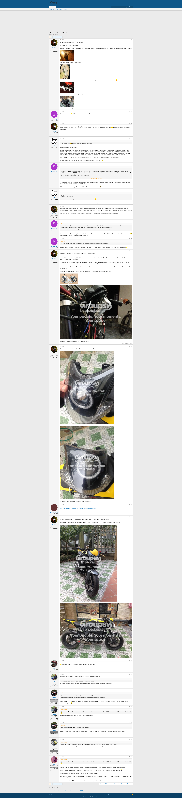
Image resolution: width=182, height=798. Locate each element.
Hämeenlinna (55, 51)
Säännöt (65, 9)
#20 (131, 756)
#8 (131, 220)
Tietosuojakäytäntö (122, 794)
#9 (131, 238)
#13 (131, 517)
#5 (131, 164)
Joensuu (56, 703)
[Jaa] (130, 40)
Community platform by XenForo (91, 796)
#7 (131, 206)
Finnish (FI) (54, 794)
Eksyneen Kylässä (54, 771)
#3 (131, 123)
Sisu (57, 686)
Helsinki (56, 753)
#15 (131, 674)
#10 (131, 250)
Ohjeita (129, 794)
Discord (90, 7)
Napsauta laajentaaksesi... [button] (96, 178)
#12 (131, 504)
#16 (131, 690)
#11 (131, 346)
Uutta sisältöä (60, 7)
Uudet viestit (52, 9)
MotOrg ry (75, 7)
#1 (131, 39)
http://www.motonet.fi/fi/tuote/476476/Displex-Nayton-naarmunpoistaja (78, 508)
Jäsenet (68, 7)
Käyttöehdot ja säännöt (112, 794)
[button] (65, 7)
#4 (131, 138)
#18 (131, 722)
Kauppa (83, 7)
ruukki (57, 671)
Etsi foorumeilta (59, 9)
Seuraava (59, 37)
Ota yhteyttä (103, 794)
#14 (131, 660)
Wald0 (51, 34)
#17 (131, 706)
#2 (131, 111)
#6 (131, 190)
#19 (131, 739)
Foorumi (52, 7)
